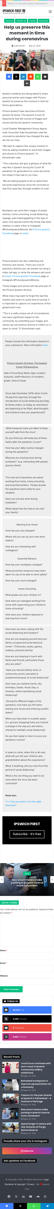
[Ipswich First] (14, 11)
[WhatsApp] (38, 77)
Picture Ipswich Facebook (26, 276)
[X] (16, 77)
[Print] (27, 83)
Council (9, 21)
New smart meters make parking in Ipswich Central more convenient (27, 882)
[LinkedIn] (23, 77)
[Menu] (50, 12)
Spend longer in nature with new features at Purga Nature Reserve (36, 1127)
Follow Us (28, 1151)
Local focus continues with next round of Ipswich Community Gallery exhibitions (36, 1068)
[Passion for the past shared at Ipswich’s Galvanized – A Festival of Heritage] (10, 1099)
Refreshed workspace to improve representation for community (36, 1084)
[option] (27, 879)
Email (3, 963)
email (25, 233)
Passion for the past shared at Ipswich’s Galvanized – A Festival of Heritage (36, 1098)
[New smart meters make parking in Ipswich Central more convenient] (10, 1113)
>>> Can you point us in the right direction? (23, 803)
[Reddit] (31, 77)
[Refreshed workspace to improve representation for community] (10, 1085)
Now (27, 873)
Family (32, 21)
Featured (43, 21)
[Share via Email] (45, 77)
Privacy (30, 1184)
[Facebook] (9, 77)
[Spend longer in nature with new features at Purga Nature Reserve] (10, 1127)
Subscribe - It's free (27, 834)
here (45, 345)
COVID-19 (21, 21)
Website (4, 976)
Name (3, 950)
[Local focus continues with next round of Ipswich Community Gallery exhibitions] (10, 1067)
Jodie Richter (19, 46)
